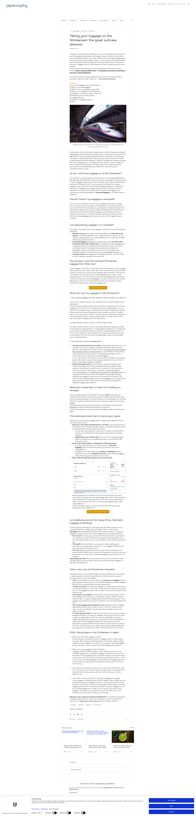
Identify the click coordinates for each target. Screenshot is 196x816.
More (121, 20)
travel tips (81, 704)
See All (132, 727)
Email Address (73, 792)
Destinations (93, 20)
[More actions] (125, 31)
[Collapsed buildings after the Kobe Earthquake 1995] (73, 736)
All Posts (64, 20)
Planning (114, 20)
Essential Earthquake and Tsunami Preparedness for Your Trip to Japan (73, 746)
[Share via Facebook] (70, 714)
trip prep (73, 704)
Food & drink (73, 20)
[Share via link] (81, 714)
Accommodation (104, 20)
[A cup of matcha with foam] (123, 736)
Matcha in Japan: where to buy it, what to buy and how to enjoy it (123, 746)
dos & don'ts (97, 704)
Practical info (83, 20)
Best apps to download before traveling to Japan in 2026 (97, 746)
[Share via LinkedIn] (78, 714)
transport (88, 704)
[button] (132, 20)
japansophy (16, 5)
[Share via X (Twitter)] (74, 714)
